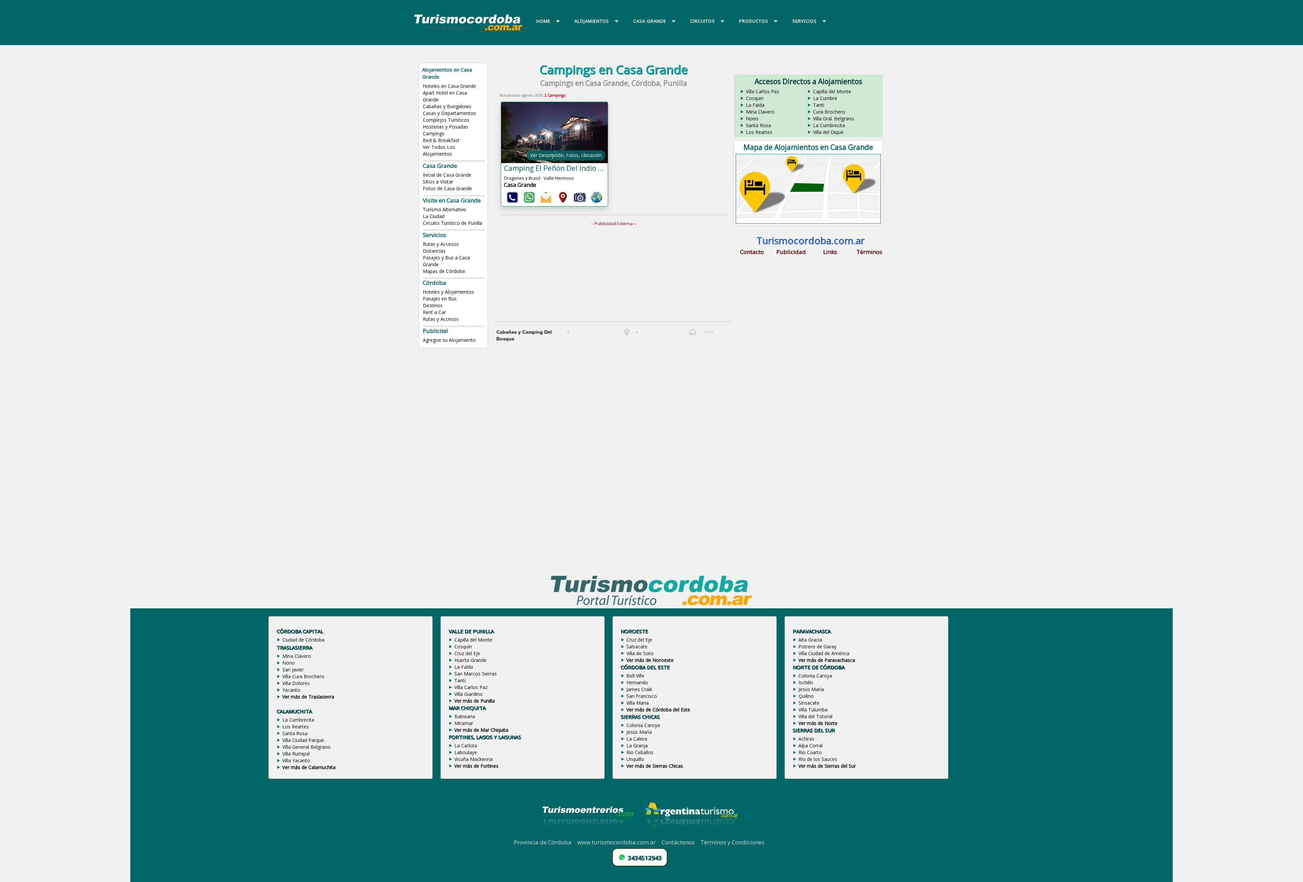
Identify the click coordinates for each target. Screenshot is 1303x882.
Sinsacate (808, 703)
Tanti (818, 105)
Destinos (432, 305)
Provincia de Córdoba (542, 842)
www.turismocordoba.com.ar (616, 842)
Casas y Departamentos (449, 113)
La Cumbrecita (829, 125)
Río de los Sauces (817, 759)
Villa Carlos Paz (762, 91)
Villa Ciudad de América (823, 653)
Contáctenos (678, 842)
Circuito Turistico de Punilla (452, 223)
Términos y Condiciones (732, 842)
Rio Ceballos (640, 752)
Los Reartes (759, 132)
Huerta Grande (470, 660)
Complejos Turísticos (446, 120)
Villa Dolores (296, 683)
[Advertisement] (617, 274)
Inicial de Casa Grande (447, 175)
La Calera (636, 739)
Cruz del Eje (467, 653)
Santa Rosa (758, 125)
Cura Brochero (829, 112)
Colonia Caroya (643, 725)
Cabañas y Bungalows (447, 106)
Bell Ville (635, 675)
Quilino (806, 696)
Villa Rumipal (296, 753)
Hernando (637, 682)
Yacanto (291, 690)
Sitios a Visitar (438, 181)
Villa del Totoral (815, 716)
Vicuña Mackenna (473, 759)
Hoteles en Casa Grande (449, 86)
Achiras (806, 739)
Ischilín (805, 682)
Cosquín (463, 646)
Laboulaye (465, 752)
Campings (434, 133)
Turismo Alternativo (444, 209)
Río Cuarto (810, 752)
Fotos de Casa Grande (447, 188)
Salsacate (636, 646)
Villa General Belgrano (306, 747)
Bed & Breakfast (441, 140)
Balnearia (464, 716)
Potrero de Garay (817, 646)
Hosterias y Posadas (445, 126)
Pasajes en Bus (440, 298)
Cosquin (754, 98)
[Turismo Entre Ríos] (588, 834)
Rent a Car (434, 312)
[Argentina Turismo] (691, 834)
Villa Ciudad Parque (303, 740)
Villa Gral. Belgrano (833, 118)
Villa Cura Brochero (303, 676)
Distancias (434, 251)
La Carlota (465, 745)
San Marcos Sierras (475, 673)
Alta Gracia (810, 639)
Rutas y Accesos (441, 244)
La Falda (755, 105)
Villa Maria (637, 703)
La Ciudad (434, 216)
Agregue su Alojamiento (449, 340)
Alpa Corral (810, 745)
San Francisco (641, 696)
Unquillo (635, 759)
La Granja (637, 745)
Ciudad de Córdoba (303, 639)
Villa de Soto (640, 653)
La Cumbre (825, 98)
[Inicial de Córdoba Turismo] (468, 30)
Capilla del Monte (832, 91)
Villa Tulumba (813, 709)
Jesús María (639, 732)
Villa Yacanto (296, 760)
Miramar (463, 723)
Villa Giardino (468, 694)
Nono (752, 118)
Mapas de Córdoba (444, 271)
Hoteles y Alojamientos (448, 292)
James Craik (639, 689)
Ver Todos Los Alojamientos (439, 150)
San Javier (293, 669)
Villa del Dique (828, 132)
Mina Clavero (760, 112)
